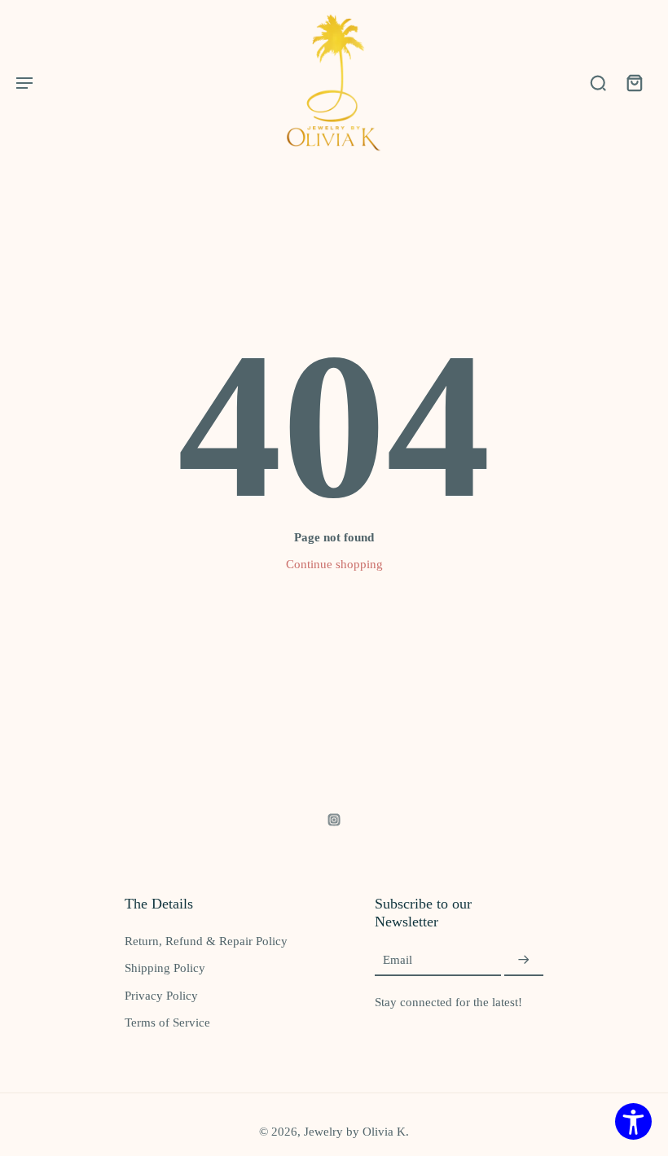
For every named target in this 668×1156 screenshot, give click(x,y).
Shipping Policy (165, 967)
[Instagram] (334, 820)
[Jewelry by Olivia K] (334, 82)
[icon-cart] (634, 82)
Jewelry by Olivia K (355, 1131)
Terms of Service (167, 1022)
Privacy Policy (161, 995)
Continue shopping (334, 564)
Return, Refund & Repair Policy (206, 941)
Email (397, 960)
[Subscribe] (523, 960)
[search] (598, 82)
